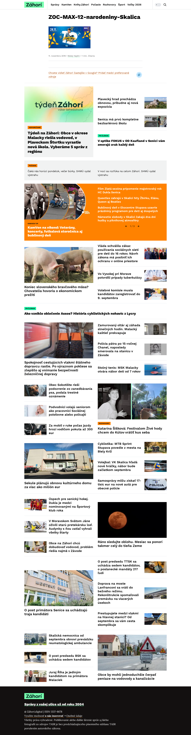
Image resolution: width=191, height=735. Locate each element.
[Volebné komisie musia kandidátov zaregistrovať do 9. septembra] (155, 294)
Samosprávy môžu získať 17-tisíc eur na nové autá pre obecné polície (119, 484)
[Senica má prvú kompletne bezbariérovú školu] (155, 121)
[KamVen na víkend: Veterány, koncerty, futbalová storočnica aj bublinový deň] (58, 202)
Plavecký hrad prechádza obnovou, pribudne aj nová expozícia (118, 103)
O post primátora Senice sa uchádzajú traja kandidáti (55, 612)
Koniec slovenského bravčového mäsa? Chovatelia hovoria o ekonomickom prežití (56, 291)
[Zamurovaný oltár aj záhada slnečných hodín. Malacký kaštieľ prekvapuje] (155, 329)
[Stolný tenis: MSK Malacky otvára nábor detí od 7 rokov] (155, 369)
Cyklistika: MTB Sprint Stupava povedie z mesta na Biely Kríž (119, 447)
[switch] (158, 4)
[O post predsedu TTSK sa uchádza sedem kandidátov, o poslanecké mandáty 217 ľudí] (155, 567)
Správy (55, 4)
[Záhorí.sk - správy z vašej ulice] (34, 5)
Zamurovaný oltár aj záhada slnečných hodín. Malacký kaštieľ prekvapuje (119, 329)
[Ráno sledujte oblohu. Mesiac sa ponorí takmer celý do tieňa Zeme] (132, 520)
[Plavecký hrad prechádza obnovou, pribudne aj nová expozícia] (155, 103)
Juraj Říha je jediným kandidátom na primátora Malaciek (68, 676)
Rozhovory (109, 4)
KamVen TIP (33, 224)
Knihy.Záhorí (81, 4)
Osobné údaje (74, 715)
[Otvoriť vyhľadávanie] (165, 4)
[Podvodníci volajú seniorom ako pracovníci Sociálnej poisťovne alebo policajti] (35, 411)
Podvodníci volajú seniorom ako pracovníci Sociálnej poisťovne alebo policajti (69, 410)
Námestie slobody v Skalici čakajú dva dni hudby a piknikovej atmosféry (127, 218)
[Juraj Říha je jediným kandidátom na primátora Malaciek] (35, 676)
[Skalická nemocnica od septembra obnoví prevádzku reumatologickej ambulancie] (35, 639)
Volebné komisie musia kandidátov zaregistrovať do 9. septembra (119, 294)
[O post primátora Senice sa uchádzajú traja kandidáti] (58, 588)
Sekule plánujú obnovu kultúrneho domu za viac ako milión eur (57, 485)
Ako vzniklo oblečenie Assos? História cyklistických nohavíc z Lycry (80, 313)
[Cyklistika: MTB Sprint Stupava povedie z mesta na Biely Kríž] (155, 447)
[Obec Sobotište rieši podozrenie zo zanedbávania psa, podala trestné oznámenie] (35, 390)
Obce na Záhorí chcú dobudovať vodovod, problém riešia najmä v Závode (71, 547)
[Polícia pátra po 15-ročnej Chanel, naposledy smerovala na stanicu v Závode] (155, 349)
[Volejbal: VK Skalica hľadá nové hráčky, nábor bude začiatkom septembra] (155, 466)
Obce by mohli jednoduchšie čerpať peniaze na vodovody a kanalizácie (127, 677)
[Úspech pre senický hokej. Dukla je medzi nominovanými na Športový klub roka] (35, 505)
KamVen (66, 4)
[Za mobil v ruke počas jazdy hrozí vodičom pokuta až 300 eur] (35, 429)
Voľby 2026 (134, 4)
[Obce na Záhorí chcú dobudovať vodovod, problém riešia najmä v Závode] (35, 547)
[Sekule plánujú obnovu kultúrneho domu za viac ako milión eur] (58, 461)
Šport (121, 4)
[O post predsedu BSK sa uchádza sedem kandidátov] (35, 657)
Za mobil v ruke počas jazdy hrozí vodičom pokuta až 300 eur (71, 429)
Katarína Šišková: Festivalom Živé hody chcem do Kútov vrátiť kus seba (130, 430)
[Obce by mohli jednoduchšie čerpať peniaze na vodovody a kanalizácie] (132, 653)
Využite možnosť (44, 715)
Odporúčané (35, 127)
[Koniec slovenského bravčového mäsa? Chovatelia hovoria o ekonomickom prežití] (58, 265)
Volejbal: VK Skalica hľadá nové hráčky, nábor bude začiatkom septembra (117, 466)
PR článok (103, 136)
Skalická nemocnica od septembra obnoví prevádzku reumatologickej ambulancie (71, 639)
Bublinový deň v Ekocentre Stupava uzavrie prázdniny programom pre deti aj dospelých (128, 209)
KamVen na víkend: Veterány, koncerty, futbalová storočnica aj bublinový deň (55, 231)
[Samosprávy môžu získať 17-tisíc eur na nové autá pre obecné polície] (155, 484)
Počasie (96, 4)
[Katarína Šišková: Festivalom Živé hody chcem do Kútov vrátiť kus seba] (132, 401)
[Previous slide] (126, 226)
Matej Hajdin (74, 56)
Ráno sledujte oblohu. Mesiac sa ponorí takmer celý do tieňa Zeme (130, 544)
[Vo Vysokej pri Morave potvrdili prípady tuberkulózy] (155, 276)
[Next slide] (138, 226)
